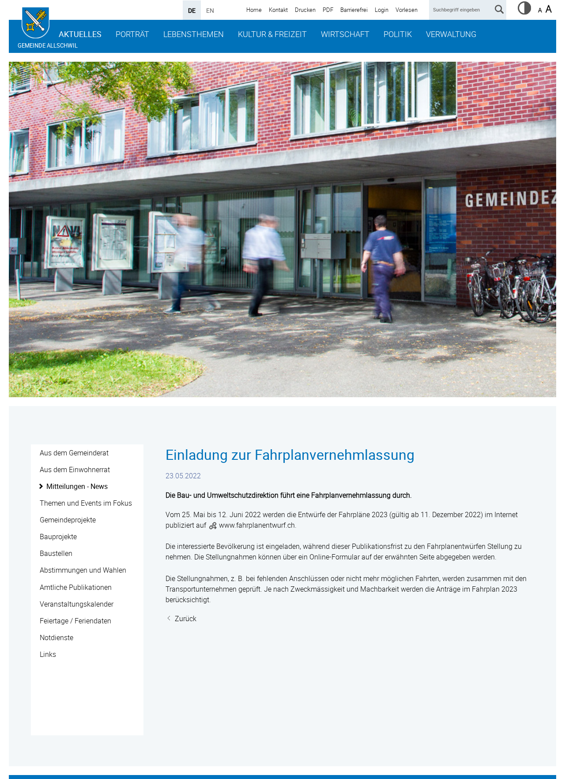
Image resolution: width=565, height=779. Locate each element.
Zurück (185, 618)
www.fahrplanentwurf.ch (257, 525)
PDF (328, 10)
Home (254, 10)
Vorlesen (407, 10)
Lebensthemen (193, 34)
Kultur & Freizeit (272, 34)
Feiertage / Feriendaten (75, 621)
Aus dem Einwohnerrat (75, 469)
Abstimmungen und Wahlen (83, 570)
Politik (398, 34)
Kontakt (278, 10)
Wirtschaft (345, 34)
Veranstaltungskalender (76, 604)
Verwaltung (451, 34)
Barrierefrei (354, 10)
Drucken (305, 10)
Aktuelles (80, 34)
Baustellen (56, 553)
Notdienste (56, 637)
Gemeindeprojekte (68, 520)
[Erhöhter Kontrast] (524, 12)
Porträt (132, 34)
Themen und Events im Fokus (86, 503)
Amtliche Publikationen (76, 587)
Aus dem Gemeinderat (74, 453)
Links (48, 654)
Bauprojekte (58, 536)
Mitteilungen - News (77, 486)
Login (381, 10)
